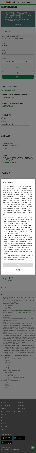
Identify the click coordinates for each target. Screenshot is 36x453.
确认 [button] (18, 265)
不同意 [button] (18, 270)
